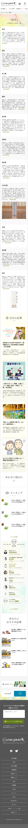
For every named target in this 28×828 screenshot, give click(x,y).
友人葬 (4, 73)
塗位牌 (4, 162)
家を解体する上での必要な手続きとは (18, 639)
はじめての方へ (14, 793)
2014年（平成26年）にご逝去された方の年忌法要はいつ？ (18, 525)
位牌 (3, 227)
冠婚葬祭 (14, 770)
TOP (2, 12)
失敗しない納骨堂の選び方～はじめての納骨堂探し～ (13, 423)
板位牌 (4, 116)
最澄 (3, 96)
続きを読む (6, 66)
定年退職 (14, 758)
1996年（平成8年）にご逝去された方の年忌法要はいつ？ (18, 513)
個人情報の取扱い (14, 800)
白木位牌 (5, 185)
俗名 (3, 29)
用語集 (14, 785)
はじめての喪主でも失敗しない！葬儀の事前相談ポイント (13, 459)
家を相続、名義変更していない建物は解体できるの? (18, 630)
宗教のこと (14, 774)
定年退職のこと (4, 9)
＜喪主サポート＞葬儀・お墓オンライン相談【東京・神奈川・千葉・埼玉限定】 (13, 385)
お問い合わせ (14, 804)
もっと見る (13, 536)
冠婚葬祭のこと (19, 9)
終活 (14, 762)
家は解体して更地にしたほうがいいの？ (18, 651)
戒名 (3, 273)
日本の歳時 (11, 9)
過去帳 (4, 250)
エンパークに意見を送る (14, 721)
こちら (11, 727)
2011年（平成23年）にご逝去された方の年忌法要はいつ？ (18, 501)
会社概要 (14, 789)
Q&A (14, 781)
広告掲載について (14, 812)
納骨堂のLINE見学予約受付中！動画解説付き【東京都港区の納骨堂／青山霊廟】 (13, 344)
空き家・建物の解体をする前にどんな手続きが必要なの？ (18, 663)
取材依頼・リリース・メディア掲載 (14, 808)
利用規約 (14, 797)
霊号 (3, 50)
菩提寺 (4, 139)
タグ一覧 (6, 12)
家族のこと (14, 777)
